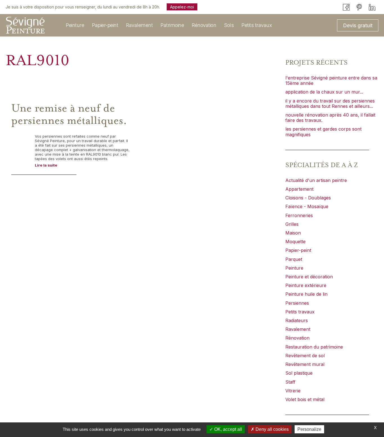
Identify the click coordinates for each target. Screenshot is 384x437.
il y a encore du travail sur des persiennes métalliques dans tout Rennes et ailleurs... (330, 103)
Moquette (295, 241)
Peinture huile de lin (306, 294)
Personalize (309, 429)
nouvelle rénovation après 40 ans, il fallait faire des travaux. (330, 117)
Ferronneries (299, 215)
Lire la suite (46, 165)
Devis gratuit (357, 25)
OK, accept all (227, 429)
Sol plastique (299, 373)
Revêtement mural (304, 364)
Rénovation (297, 338)
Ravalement (297, 329)
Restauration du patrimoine (314, 347)
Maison (293, 233)
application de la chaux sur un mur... (324, 92)
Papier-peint (298, 250)
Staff (290, 382)
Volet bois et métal (304, 399)
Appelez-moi (182, 6)
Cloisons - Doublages (308, 198)
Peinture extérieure (305, 285)
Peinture (294, 268)
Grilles (292, 224)
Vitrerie (293, 390)
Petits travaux (300, 312)
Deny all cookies (271, 429)
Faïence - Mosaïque (306, 206)
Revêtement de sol (305, 355)
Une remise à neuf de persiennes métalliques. (69, 114)
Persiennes (297, 303)
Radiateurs (296, 320)
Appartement (299, 189)
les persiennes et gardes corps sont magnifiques (323, 131)
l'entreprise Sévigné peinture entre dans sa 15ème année (331, 80)
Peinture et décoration (309, 276)
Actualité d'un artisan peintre (316, 180)
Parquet (293, 259)
